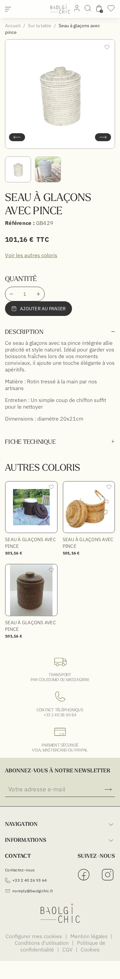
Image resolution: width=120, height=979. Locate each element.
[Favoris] (111, 10)
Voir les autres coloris (31, 255)
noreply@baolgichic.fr (32, 890)
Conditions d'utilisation (42, 942)
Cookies (90, 949)
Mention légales (89, 936)
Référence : (20, 223)
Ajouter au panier (43, 309)
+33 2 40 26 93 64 (60, 714)
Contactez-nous (20, 869)
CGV (68, 949)
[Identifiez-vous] (76, 9)
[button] (17, 137)
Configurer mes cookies (34, 936)
